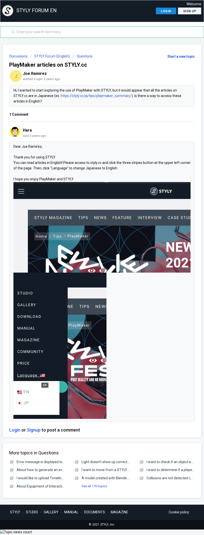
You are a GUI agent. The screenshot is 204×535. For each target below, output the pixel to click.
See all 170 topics (94, 486)
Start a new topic (181, 56)
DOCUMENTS (94, 512)
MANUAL (71, 512)
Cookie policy (179, 512)
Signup (34, 430)
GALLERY (51, 512)
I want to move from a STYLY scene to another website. (125, 470)
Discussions (18, 56)
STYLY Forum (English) (52, 56)
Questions (85, 56)
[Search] (12, 32)
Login (14, 430)
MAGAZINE (119, 512)
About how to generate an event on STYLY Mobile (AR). (60, 470)
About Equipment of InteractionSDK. (45, 486)
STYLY (15, 512)
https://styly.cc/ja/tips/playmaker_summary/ (96, 96)
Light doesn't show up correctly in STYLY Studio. (119, 462)
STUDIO (32, 512)
